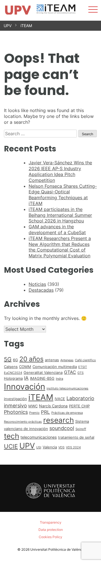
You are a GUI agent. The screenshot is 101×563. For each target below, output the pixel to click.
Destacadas (41, 290)
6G (15, 360)
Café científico (85, 360)
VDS (61, 447)
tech (11, 436)
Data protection (50, 530)
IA (26, 378)
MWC (33, 406)
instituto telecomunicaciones (67, 388)
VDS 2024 (73, 447)
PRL (45, 412)
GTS (80, 373)
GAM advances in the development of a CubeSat (57, 229)
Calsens (11, 366)
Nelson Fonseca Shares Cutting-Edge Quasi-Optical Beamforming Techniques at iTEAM (63, 194)
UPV (8, 25)
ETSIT (82, 367)
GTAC (70, 372)
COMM (25, 366)
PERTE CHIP (79, 406)
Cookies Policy (50, 537)
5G (8, 359)
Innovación (24, 386)
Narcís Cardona (53, 405)
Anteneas (67, 360)
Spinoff (80, 429)
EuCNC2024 (13, 373)
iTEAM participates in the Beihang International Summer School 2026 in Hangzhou (60, 215)
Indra (59, 379)
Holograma (13, 378)
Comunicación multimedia (55, 366)
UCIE (11, 446)
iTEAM (26, 25)
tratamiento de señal (76, 437)
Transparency (50, 522)
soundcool (61, 428)
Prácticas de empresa (67, 413)
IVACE (60, 398)
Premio (34, 413)
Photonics (16, 412)
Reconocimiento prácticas (23, 422)
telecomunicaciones (38, 437)
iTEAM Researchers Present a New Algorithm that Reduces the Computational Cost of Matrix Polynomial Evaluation (60, 247)
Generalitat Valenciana (43, 372)
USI (38, 447)
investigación (15, 398)
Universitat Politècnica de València (57, 549)
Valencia (50, 447)
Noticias (37, 284)
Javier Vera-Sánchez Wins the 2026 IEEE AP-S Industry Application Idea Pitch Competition (60, 171)
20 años (31, 359)
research (58, 420)
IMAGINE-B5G (42, 378)
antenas (52, 360)
